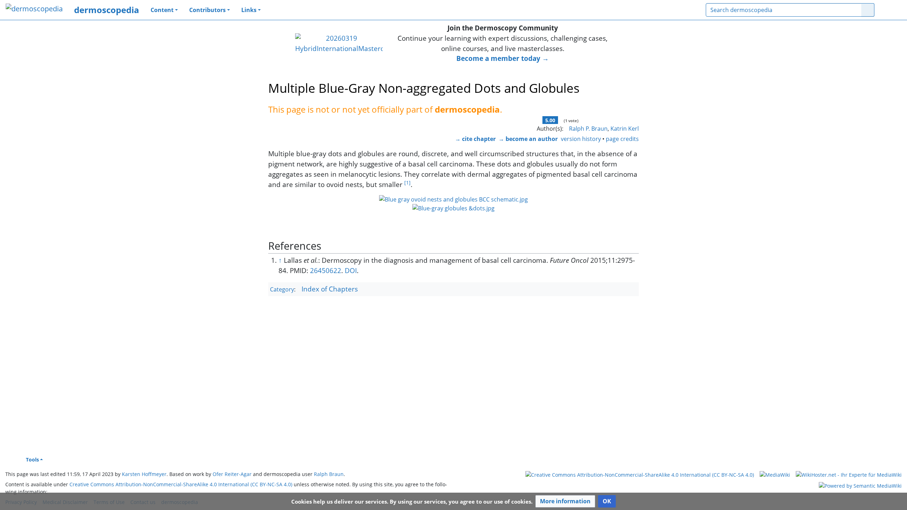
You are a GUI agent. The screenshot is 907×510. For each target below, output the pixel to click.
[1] (407, 182)
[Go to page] (867, 10)
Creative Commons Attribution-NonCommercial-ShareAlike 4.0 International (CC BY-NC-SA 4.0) (180, 484)
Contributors (207, 10)
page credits (622, 139)
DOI (351, 270)
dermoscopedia (106, 10)
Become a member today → (502, 58)
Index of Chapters (330, 289)
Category (282, 289)
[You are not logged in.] (891, 10)
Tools (32, 459)
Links (249, 10)
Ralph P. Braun (588, 128)
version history (581, 139)
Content (162, 10)
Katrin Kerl (624, 128)
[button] (565, 501)
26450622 (325, 270)
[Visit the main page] (34, 9)
